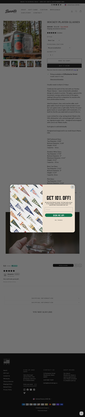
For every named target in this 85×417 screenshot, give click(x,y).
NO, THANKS (59, 220)
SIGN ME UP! (58, 215)
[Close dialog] (72, 186)
